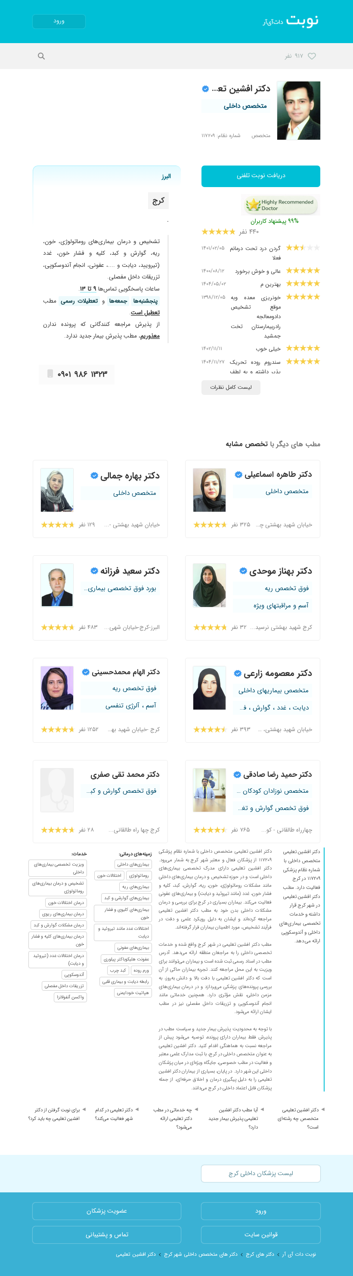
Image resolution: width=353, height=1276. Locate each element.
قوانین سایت (261, 1235)
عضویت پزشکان (107, 1211)
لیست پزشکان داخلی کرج (261, 1174)
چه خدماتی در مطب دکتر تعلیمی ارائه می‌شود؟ (172, 1118)
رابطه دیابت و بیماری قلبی (125, 981)
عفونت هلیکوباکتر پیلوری (126, 959)
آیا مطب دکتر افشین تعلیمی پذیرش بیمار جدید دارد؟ (233, 1118)
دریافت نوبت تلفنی (261, 176)
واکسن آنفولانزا (70, 997)
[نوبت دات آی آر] (291, 21)
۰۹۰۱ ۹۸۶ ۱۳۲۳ (83, 374)
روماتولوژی (139, 875)
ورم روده (141, 970)
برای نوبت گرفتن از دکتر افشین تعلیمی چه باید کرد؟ (54, 1114)
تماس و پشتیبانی (107, 1235)
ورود (59, 21)
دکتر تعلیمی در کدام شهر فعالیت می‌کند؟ (114, 1114)
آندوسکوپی (74, 974)
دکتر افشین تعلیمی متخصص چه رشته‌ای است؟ (298, 1118)
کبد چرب (118, 970)
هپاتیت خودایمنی (133, 992)
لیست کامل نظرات (231, 387)
